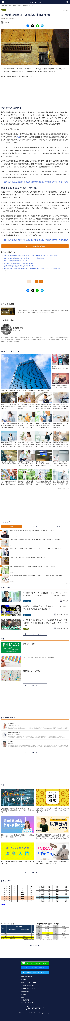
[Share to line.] (37, 25)
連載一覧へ (35, 873)
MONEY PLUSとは (26, 977)
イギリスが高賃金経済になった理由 (15, 261)
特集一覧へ (35, 685)
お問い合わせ (25, 991)
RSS (22, 997)
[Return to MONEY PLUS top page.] (35, 2)
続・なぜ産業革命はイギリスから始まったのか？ (20, 263)
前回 (18, 137)
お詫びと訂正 (25, 1000)
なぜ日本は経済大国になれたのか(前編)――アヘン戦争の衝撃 (24, 258)
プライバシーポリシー (27, 985)
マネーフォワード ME (27, 1003)
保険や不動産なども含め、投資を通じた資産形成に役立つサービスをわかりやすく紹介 (32, 268)
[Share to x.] (32, 25)
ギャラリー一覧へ (35, 945)
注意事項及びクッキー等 (28, 988)
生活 (10, 6)
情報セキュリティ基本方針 (29, 982)
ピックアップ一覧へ (35, 634)
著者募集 (23, 994)
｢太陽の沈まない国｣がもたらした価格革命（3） (19, 266)
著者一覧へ (35, 752)
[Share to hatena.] (42, 25)
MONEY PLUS (4, 6)
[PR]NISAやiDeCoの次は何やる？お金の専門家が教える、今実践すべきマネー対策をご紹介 (36, 182)
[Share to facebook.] (27, 25)
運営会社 (23, 979)
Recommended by (61, 488)
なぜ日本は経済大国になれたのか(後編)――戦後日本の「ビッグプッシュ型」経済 (30, 255)
